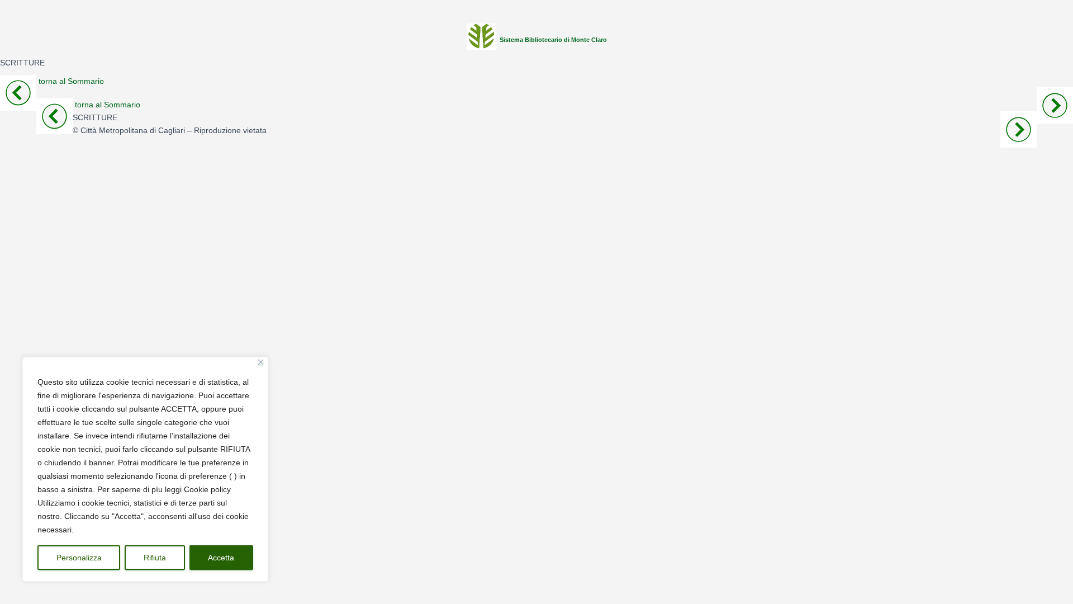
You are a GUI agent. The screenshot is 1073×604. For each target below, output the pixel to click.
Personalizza (79, 557)
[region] (145, 469)
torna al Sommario (71, 81)
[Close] (260, 362)
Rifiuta (155, 557)
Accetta (221, 557)
